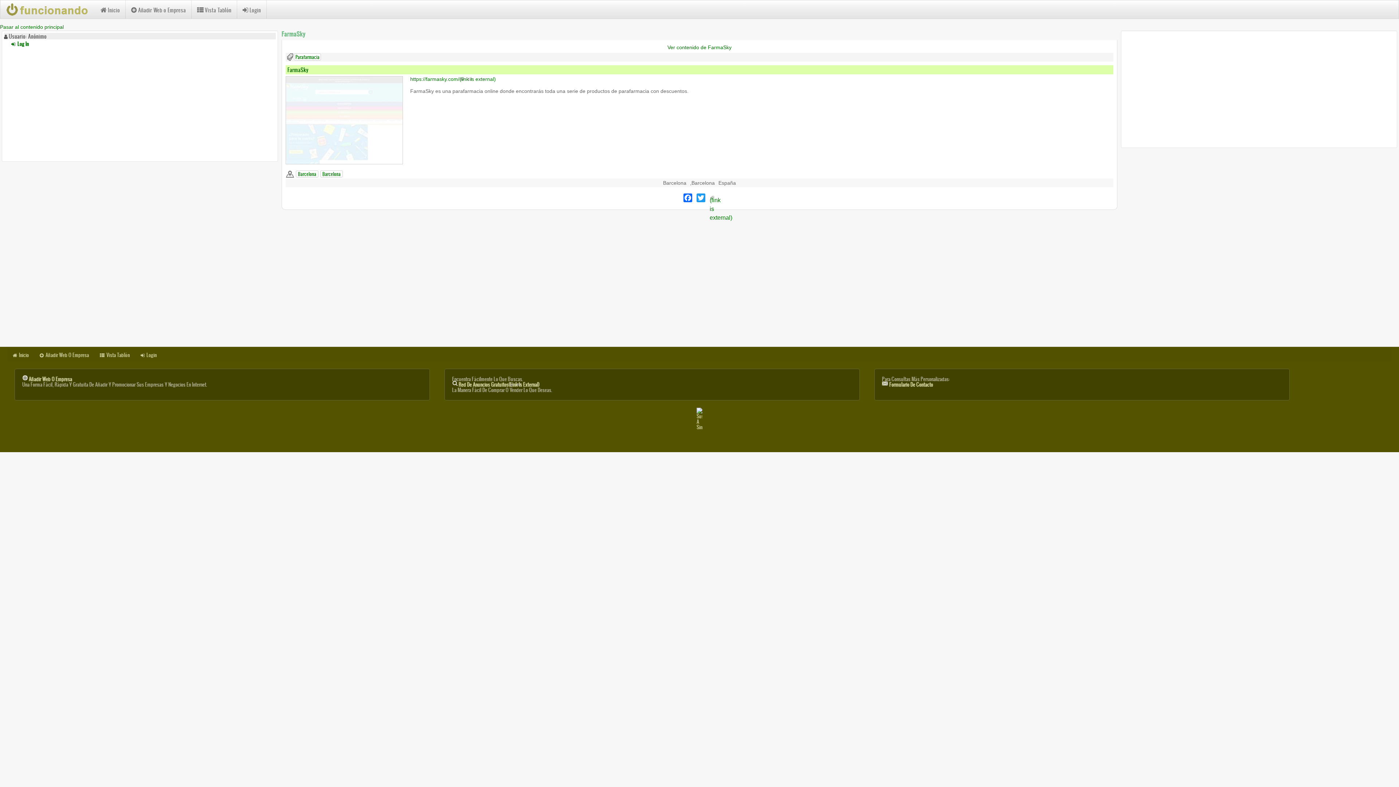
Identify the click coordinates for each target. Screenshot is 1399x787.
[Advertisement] (140, 103)
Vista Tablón (218, 10)
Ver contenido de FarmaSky (699, 47)
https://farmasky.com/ (453, 79)
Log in (22, 44)
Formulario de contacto (911, 384)
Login (255, 10)
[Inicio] (50, 9)
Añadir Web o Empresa (162, 10)
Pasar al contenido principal (32, 27)
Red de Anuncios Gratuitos (499, 384)
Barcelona (307, 174)
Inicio (114, 10)
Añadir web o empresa (50, 379)
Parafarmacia (307, 57)
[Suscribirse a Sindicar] (699, 419)
